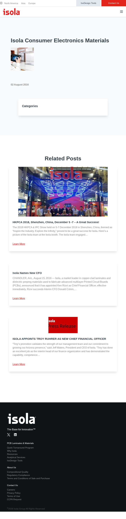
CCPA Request (14, 499)
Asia (23, 3)
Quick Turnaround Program (20, 447)
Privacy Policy (13, 493)
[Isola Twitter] (8, 434)
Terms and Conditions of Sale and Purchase (28, 478)
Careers (11, 489)
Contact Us (113, 3)
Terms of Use (13, 496)
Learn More (19, 244)
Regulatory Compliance (18, 475)
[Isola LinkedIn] (16, 435)
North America (11, 3)
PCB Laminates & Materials (20, 443)
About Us (11, 467)
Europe (31, 3)
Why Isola (12, 451)
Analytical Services (16, 457)
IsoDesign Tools (88, 3)
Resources (12, 454)
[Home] (11, 11)
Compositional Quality (17, 472)
